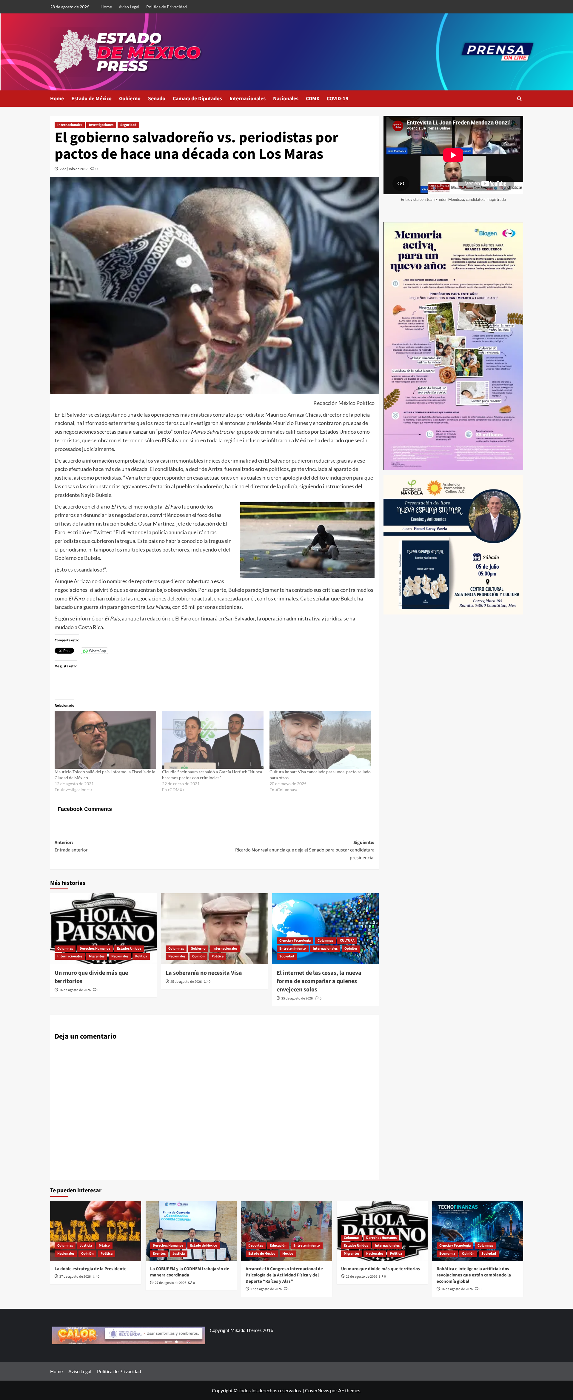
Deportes (255, 1245)
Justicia (86, 1245)
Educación (278, 1245)
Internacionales (247, 98)
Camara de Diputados (197, 98)
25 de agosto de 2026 (186, 981)
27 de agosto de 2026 (75, 1276)
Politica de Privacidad (166, 6)
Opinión (198, 956)
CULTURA (347, 940)
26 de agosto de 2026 (75, 990)
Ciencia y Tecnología (295, 940)
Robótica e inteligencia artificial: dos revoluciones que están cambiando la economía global (474, 1275)
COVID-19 (338, 98)
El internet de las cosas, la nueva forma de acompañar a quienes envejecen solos (319, 981)
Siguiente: (305, 850)
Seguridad (128, 124)
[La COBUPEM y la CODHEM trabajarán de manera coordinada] (191, 1231)
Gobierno (130, 98)
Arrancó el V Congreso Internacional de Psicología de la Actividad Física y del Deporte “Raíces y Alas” (284, 1275)
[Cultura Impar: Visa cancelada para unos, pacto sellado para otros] (320, 740)
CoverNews (317, 1390)
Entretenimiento (292, 948)
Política (141, 956)
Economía (447, 1253)
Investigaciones (101, 124)
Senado (156, 98)
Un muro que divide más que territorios (380, 1269)
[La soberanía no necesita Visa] (214, 928)
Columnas (65, 948)
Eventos (159, 1253)
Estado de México (91, 98)
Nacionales (285, 98)
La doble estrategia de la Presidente (91, 1269)
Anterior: (71, 846)
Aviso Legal (129, 6)
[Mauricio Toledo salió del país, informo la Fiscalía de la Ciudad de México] (105, 740)
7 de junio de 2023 (74, 169)
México (104, 1245)
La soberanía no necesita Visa (204, 973)
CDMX (312, 98)
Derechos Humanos (95, 948)
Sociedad (286, 956)
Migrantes (96, 956)
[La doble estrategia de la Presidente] (95, 1231)
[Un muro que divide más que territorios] (103, 928)
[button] (519, 98)
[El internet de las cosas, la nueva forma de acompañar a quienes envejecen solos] (325, 928)
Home (106, 6)
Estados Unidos (129, 948)
